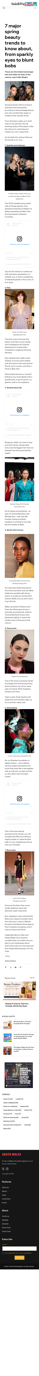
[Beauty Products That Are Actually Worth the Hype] (19, 991)
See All (32, 978)
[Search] (35, 8)
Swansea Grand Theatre (12, 1125)
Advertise (5, 1220)
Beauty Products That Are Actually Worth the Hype (16, 1004)
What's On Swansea (11, 1117)
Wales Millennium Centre (13, 1110)
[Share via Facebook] (6, 967)
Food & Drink (6, 1199)
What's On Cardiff (11, 1106)
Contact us (5, 1216)
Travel (28, 1125)
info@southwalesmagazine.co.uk (20, 1161)
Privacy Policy (6, 1227)
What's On (8, 1099)
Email (4, 1244)
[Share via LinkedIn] (15, 967)
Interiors (25, 1106)
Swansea (8, 1114)
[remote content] (19, 244)
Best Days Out (9, 1121)
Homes (4, 1202)
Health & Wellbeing (11, 1103)
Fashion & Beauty (10, 961)
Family (26, 1117)
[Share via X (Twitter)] (11, 967)
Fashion (28, 1110)
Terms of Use (6, 1231)
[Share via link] (20, 967)
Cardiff (20, 1099)
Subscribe (5, 1224)
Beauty (8, 956)
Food (18, 1114)
